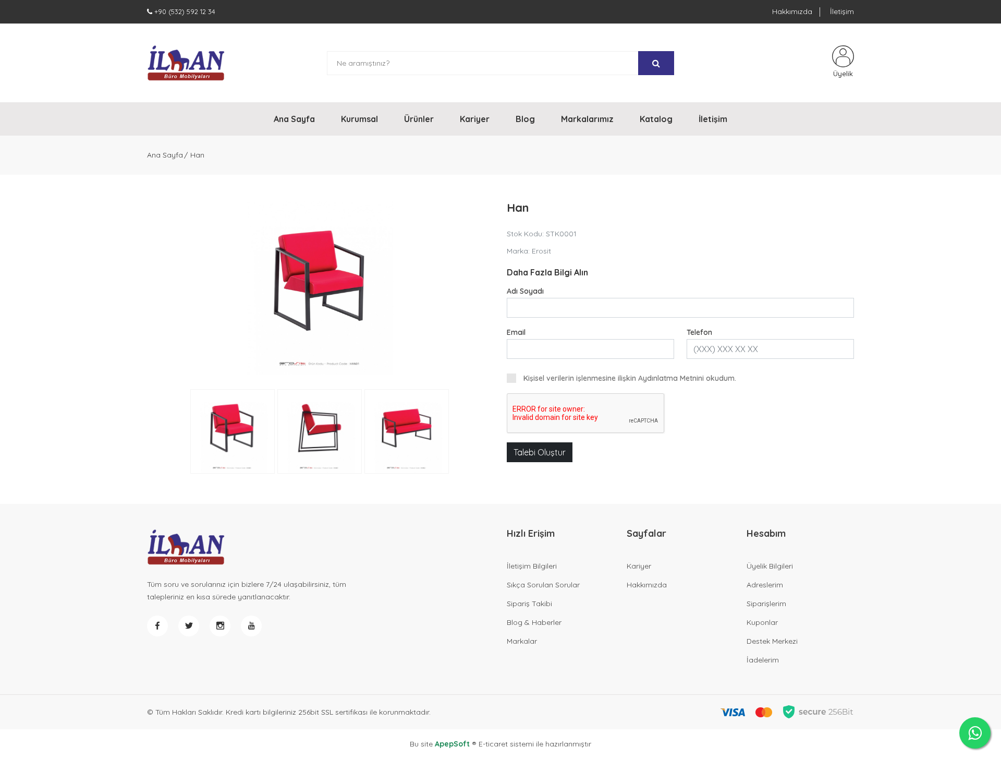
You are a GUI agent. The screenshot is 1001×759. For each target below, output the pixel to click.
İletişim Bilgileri (532, 566)
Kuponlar (762, 622)
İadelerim (763, 660)
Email (516, 332)
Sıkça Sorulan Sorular (543, 584)
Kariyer (475, 119)
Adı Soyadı (525, 291)
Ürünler (419, 119)
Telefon (699, 332)
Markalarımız (587, 119)
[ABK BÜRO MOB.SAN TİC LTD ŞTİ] (186, 63)
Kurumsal (359, 119)
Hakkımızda (792, 11)
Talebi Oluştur (540, 452)
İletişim (842, 11)
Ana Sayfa (294, 119)
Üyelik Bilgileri (770, 566)
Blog (525, 119)
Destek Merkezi (772, 641)
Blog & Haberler (534, 622)
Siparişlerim (766, 603)
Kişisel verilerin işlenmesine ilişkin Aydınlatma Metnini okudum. (629, 378)
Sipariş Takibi (529, 603)
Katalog (656, 119)
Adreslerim (765, 584)
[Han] (320, 288)
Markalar (522, 641)
